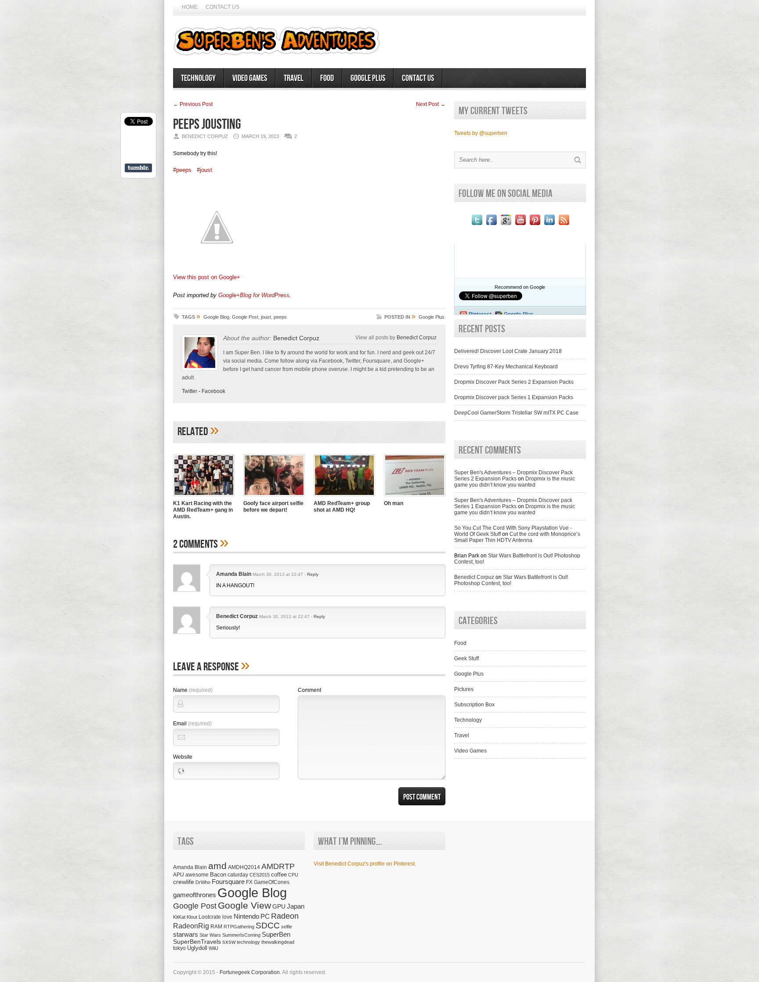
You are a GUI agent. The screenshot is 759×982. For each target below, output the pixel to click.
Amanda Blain (233, 574)
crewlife (183, 881)
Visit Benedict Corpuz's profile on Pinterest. (365, 864)
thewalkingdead (277, 942)
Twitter (189, 391)
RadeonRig (191, 926)
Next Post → (430, 104)
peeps (280, 317)
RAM (216, 926)
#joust (204, 170)
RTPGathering (239, 926)
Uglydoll (197, 948)
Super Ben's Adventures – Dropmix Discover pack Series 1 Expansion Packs (513, 503)
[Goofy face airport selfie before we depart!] (274, 497)
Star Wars (210, 935)
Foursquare (228, 881)
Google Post (245, 317)
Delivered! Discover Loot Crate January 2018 (508, 351)
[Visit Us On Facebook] (491, 225)
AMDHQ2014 (244, 867)
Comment (309, 690)
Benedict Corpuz (296, 338)
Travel (294, 78)
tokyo (179, 948)
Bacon (218, 874)
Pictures (463, 689)
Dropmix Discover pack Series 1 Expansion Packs (513, 397)
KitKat (179, 917)
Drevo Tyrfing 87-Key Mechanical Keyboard (506, 367)
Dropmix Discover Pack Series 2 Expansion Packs (514, 382)
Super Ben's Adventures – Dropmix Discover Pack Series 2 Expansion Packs (513, 475)
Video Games (249, 78)
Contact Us (222, 7)
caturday (238, 874)
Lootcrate (210, 917)
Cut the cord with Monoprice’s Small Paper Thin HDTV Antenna (517, 537)
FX (249, 882)
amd (217, 866)
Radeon (285, 915)
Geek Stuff (466, 658)
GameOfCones (271, 882)
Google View (244, 905)
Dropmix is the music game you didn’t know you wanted (514, 482)
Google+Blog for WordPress (253, 295)
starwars (185, 934)
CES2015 (259, 874)
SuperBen (276, 934)
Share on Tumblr (138, 168)
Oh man (393, 503)
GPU (279, 906)
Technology (198, 78)
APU (178, 874)
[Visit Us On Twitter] (477, 225)
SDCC (268, 925)
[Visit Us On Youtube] (520, 225)
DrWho (202, 882)
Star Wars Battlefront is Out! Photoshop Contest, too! (511, 580)
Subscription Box (474, 705)
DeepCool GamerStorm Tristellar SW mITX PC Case (516, 413)
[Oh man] (414, 497)
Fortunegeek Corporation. (250, 972)
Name (193, 690)
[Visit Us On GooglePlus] (506, 225)
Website (182, 757)
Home (190, 7)
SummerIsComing (241, 935)
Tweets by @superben (480, 133)
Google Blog (216, 317)
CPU (293, 874)
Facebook (213, 391)
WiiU (213, 948)
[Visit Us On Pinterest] (535, 225)
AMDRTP (278, 866)
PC (265, 916)
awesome (197, 874)
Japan (295, 906)
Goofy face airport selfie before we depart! (273, 506)
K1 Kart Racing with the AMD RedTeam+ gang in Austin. (203, 510)
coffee (279, 874)
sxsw (228, 941)
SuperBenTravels (197, 941)
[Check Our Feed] (564, 225)
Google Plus (368, 78)
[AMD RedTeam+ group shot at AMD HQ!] (344, 497)
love (227, 917)
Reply (312, 574)
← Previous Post (193, 104)
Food (327, 78)
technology (248, 942)
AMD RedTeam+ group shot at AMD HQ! (342, 506)
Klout (192, 917)
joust (266, 317)
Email (192, 723)
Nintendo (246, 916)
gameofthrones (194, 894)
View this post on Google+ (206, 277)
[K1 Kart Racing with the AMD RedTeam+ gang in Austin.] (204, 497)
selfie (286, 926)
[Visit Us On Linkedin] (549, 225)
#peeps (182, 170)
